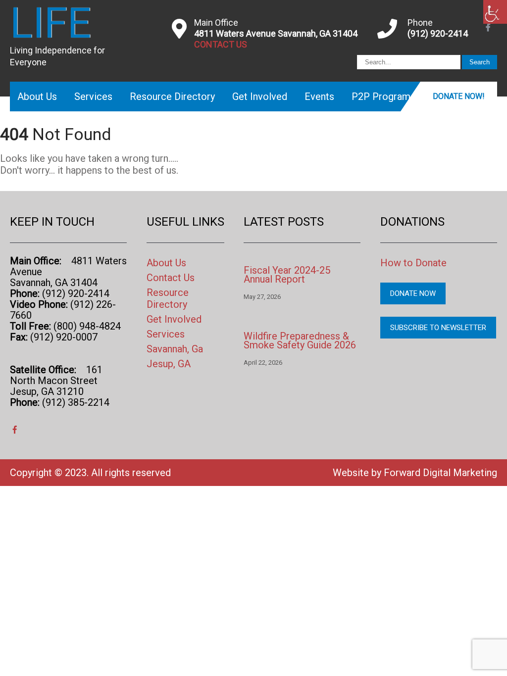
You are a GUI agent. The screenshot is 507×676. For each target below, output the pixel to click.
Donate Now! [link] (459, 96)
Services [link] (93, 96)
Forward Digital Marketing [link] (440, 473)
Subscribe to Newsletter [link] (438, 327)
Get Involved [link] (259, 96)
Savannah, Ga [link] (175, 349)
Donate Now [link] (413, 293)
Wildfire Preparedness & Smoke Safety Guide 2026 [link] (300, 340)
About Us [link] (37, 96)
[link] (495, 12)
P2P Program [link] (381, 96)
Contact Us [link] (171, 278)
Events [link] (319, 96)
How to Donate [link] (413, 263)
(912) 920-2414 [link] (437, 33)
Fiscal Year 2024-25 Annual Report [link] (287, 274)
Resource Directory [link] (172, 96)
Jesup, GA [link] (169, 364)
